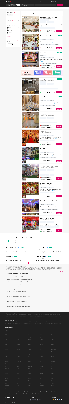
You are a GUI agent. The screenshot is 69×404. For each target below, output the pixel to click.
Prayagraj (52, 380)
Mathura (6, 337)
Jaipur (52, 363)
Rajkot (18, 383)
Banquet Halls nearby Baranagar (30, 317)
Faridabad (41, 373)
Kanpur (29, 371)
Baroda (18, 373)
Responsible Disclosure (17, 393)
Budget (53, 4)
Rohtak (6, 334)
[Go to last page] (44, 263)
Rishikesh (41, 356)
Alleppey (29, 354)
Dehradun (41, 380)
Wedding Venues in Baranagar (10, 328)
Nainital (29, 344)
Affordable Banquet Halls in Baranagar (11, 314)
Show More (61, 271)
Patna (29, 368)
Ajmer (6, 344)
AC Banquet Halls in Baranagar (33, 314)
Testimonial (40, 7)
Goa (51, 366)
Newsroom (32, 391)
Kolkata (6, 363)
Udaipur (6, 371)
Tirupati (52, 339)
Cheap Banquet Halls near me (48, 323)
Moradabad (19, 361)
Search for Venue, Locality (11, 4)
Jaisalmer (41, 334)
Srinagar (52, 344)
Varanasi (18, 375)
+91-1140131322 (50, 187)
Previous (23, 23)
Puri (40, 368)
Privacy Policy (26, 391)
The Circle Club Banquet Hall (11, 247)
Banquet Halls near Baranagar (41, 317)
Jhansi (29, 356)
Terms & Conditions (19, 391)
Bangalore (18, 363)
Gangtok (41, 346)
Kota (52, 334)
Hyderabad (53, 361)
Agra (17, 371)
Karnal (18, 380)
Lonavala (41, 354)
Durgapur (29, 339)
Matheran (18, 344)
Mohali (6, 354)
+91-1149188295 (50, 135)
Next (37, 23)
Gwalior (41, 383)
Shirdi (18, 358)
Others (52, 351)
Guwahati (6, 378)
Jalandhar (29, 383)
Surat (40, 371)
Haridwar (52, 356)
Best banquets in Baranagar (19, 317)
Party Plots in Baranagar (50, 328)
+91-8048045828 (51, 152)
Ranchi (52, 378)
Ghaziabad (41, 366)
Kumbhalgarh (53, 349)
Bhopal (52, 373)
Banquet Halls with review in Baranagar (16, 316)
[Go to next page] (42, 263)
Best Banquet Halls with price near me (51, 321)
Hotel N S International (40, 256)
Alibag (18, 346)
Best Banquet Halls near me (27, 323)
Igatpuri (6, 356)
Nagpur (18, 368)
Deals (35, 7)
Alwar (6, 339)
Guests (46, 4)
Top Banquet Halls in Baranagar (44, 314)
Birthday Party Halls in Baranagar (40, 328)
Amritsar (29, 375)
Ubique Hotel (8, 256)
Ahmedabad (30, 366)
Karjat (29, 346)
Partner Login (7, 391)
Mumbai (29, 361)
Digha (41, 337)
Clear (14, 12)
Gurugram (29, 373)
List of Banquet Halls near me (38, 323)
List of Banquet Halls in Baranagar (52, 316)
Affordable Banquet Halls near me (10, 321)
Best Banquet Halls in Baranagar (40, 316)
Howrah (29, 380)
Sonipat (52, 358)
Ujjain (6, 388)
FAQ (12, 391)
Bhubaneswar (7, 375)
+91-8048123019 (51, 57)
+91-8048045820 (51, 100)
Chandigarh (7, 368)
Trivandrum (41, 351)
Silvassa (6, 361)
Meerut (29, 378)
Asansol (6, 351)
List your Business (46, 391)
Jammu (52, 337)
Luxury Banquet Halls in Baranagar (28, 316)
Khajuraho (29, 358)
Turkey (41, 349)
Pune (40, 363)
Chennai (29, 363)
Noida (52, 371)
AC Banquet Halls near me (30, 321)
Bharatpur (18, 351)
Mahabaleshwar (42, 358)
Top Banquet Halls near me (39, 321)
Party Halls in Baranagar (29, 328)
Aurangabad (19, 388)
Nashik (52, 375)
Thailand (6, 349)
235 (40, 263)
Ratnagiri (6, 346)
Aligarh (18, 339)
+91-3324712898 (50, 204)
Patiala (52, 346)
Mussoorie (18, 356)
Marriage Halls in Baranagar (20, 328)
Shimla (18, 385)
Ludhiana (6, 373)
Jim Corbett (30, 334)
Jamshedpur (42, 344)
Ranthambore (7, 358)
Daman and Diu (42, 388)
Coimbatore (7, 385)
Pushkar (29, 349)
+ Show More (9, 36)
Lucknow (6, 366)
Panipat (29, 388)
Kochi (6, 380)
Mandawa (18, 337)
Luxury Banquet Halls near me (17, 323)
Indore (18, 366)
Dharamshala (42, 339)
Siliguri (29, 385)
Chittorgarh (18, 334)
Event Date (39, 4)
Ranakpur (18, 349)
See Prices (59, 31)
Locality (25, 4)
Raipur (6, 383)
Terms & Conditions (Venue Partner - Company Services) (32, 393)
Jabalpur (52, 383)
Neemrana (53, 354)
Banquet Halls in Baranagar (23, 314)
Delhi (40, 361)
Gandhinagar (42, 385)
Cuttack (52, 385)
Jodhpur (41, 378)
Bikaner (18, 354)
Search (59, 4)
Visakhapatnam (42, 375)
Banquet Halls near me (20, 321)
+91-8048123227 (50, 39)
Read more (42, 26)
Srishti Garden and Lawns (41, 247)
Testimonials (39, 391)
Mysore (29, 351)
